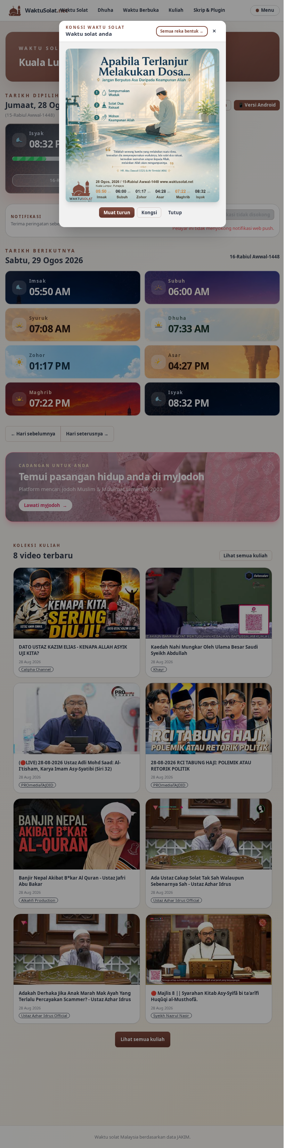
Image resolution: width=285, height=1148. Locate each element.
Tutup (172, 212)
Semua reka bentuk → (179, 31)
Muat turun (114, 212)
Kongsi (146, 212)
